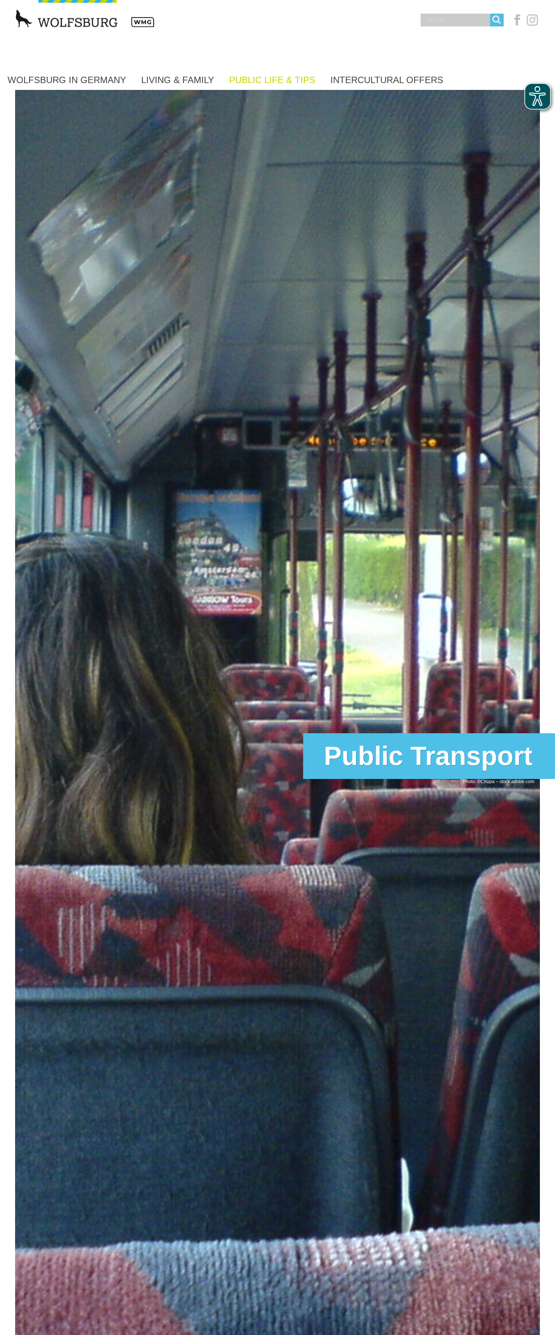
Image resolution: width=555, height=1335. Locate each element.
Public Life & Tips (272, 80)
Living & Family (177, 80)
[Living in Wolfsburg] (83, 38)
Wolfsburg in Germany (67, 80)
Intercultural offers (386, 80)
